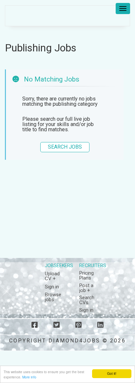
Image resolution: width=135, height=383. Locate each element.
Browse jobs (53, 297)
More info (29, 376)
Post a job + (86, 288)
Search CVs (86, 300)
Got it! (111, 373)
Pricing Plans (86, 275)
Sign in (52, 287)
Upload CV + (52, 276)
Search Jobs (65, 147)
